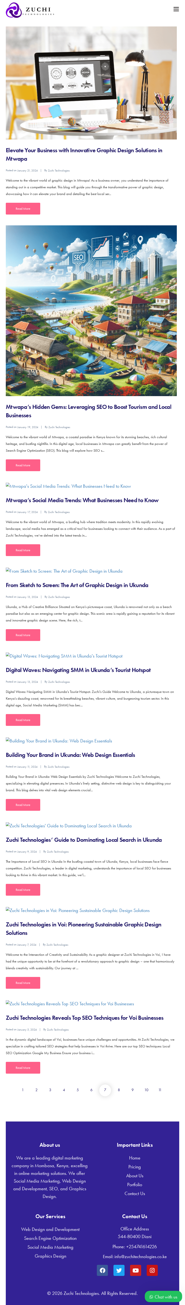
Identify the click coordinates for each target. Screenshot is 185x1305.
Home (134, 1158)
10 (146, 1089)
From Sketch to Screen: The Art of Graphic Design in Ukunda (77, 585)
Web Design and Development (50, 1229)
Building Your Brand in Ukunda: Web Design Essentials (70, 755)
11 (160, 1089)
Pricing (134, 1167)
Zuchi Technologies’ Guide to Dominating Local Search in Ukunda (84, 840)
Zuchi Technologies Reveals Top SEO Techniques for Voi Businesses (84, 1018)
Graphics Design (50, 1256)
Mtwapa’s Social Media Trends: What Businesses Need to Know (82, 500)
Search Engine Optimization (50, 1238)
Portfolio (134, 1184)
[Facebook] (102, 1270)
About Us (134, 1175)
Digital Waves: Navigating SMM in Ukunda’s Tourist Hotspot (78, 670)
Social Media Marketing (50, 1247)
